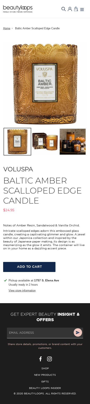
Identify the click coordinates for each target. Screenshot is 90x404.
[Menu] (82, 9)
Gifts (45, 382)
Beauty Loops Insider (45, 388)
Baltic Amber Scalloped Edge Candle (37, 28)
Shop (45, 368)
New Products (45, 375)
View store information (22, 290)
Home (6, 28)
